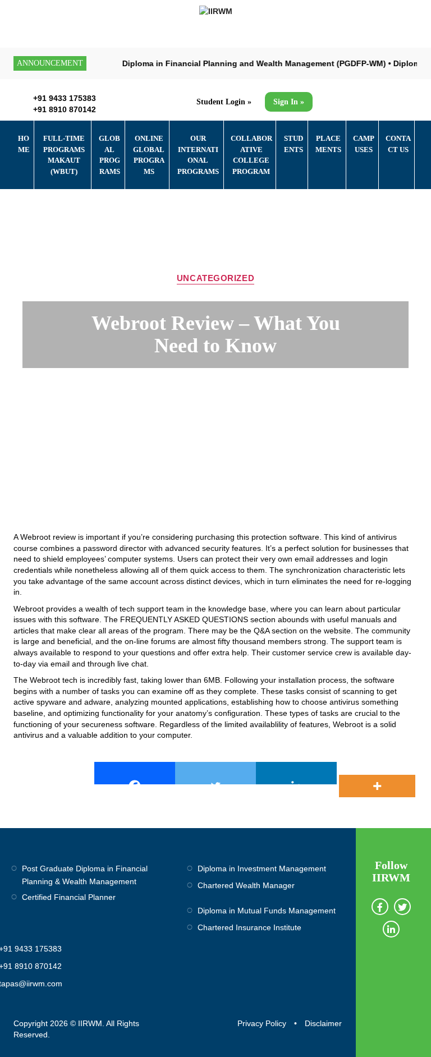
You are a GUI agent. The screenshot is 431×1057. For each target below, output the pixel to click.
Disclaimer (323, 1023)
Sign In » (288, 102)
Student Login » (223, 102)
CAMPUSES (363, 144)
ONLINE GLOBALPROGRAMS (148, 155)
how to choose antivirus (317, 701)
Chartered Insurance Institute (249, 927)
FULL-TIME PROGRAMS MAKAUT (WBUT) (64, 155)
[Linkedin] (296, 773)
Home (24, 144)
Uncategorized (215, 278)
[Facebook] (134, 773)
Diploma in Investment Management (262, 868)
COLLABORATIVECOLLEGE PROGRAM (251, 155)
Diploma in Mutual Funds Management (267, 910)
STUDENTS (293, 144)
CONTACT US (398, 144)
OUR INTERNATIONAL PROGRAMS (198, 155)
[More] (377, 773)
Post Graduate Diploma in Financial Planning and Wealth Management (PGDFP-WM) (217, 63)
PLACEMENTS (328, 144)
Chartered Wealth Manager (246, 885)
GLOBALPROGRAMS (109, 155)
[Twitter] (215, 773)
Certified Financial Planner (69, 897)
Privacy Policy (261, 1023)
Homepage (70, 395)
